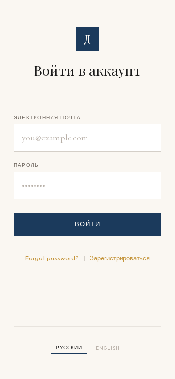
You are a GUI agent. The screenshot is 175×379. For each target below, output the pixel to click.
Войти (88, 224)
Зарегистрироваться (120, 258)
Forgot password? (52, 258)
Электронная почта (47, 117)
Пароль (26, 165)
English (108, 348)
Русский (69, 348)
